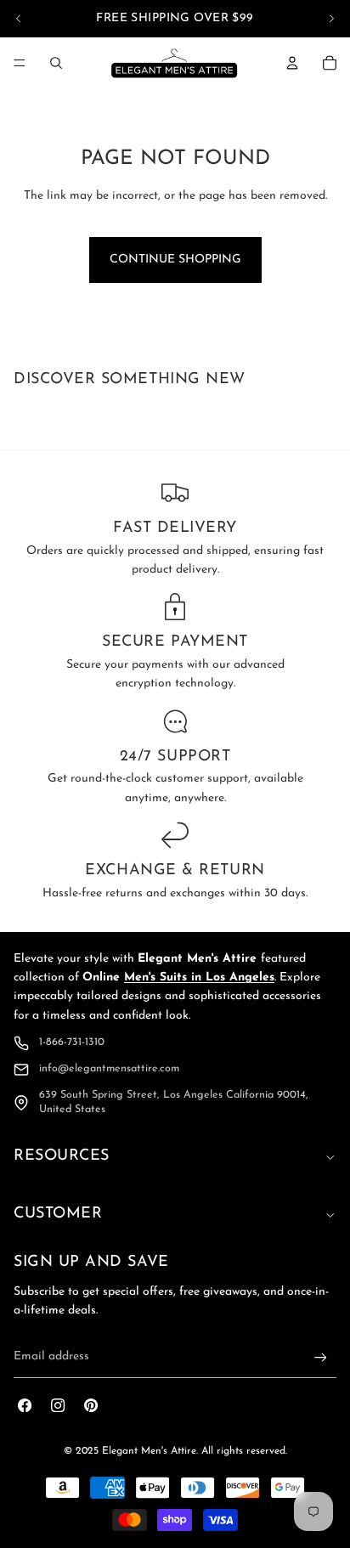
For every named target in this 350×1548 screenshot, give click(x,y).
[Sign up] (320, 1357)
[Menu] (19, 62)
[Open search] (56, 63)
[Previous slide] (18, 18)
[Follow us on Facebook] (25, 1405)
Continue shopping (175, 259)
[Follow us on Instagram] (58, 1405)
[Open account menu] (292, 63)
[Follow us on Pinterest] (91, 1405)
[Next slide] (331, 18)
